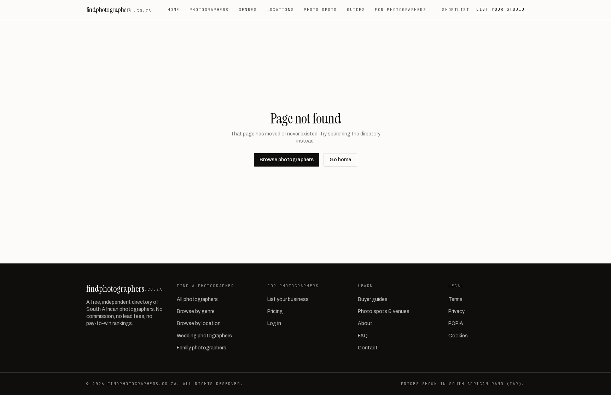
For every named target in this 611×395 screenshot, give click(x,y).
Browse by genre (196, 311)
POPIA (455, 323)
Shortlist (455, 9)
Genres (248, 9)
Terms (455, 299)
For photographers (400, 9)
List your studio (500, 9)
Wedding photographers (204, 335)
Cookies (458, 335)
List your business (288, 299)
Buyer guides (373, 299)
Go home (340, 159)
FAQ (363, 335)
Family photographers (201, 347)
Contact (368, 347)
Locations (280, 9)
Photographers (209, 9)
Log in (274, 323)
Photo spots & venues (383, 311)
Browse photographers (287, 159)
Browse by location (199, 323)
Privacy (456, 311)
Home (174, 9)
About (365, 323)
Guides (356, 9)
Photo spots (320, 9)
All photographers (197, 299)
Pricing (275, 311)
